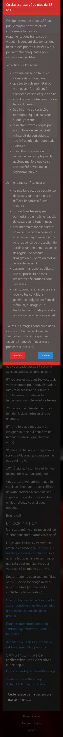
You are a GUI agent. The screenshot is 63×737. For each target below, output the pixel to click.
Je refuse (17, 355)
